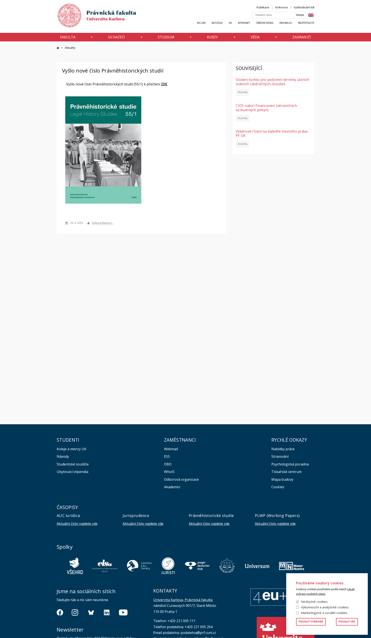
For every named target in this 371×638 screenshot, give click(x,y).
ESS (167, 456)
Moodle (217, 23)
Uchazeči (116, 37)
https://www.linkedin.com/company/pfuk (107, 612)
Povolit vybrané (311, 621)
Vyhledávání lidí (304, 7)
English (310, 15)
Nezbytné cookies (314, 601)
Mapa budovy (282, 479)
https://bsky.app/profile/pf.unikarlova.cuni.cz (91, 612)
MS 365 (201, 23)
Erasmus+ (286, 23)
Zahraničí (301, 37)
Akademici (172, 487)
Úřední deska (265, 23)
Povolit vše (347, 621)
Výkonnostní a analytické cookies (325, 607)
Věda (255, 37)
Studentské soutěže (73, 464)
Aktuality (70, 48)
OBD (168, 464)
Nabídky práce (283, 449)
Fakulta (67, 37)
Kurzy (212, 37)
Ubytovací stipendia (72, 471)
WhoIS (169, 471)
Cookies (277, 487)
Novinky (243, 92)
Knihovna (281, 7)
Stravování (280, 456)
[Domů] (93, 16)
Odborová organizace (181, 479)
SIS (230, 23)
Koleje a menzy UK (71, 449)
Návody (63, 456)
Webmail (171, 449)
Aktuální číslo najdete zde (77, 523)
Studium (166, 37)
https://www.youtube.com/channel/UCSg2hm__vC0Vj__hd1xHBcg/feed (123, 612)
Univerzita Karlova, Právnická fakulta (183, 599)
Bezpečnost (306, 23)
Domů (58, 48)
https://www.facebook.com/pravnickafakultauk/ (60, 612)
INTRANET (244, 23)
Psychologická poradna (290, 464)
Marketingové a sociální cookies (324, 613)
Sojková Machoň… (102, 223)
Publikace (263, 7)
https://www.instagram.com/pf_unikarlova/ (75, 612)
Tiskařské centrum (286, 471)
